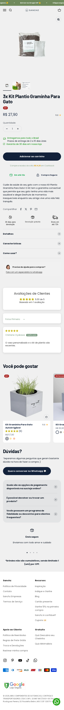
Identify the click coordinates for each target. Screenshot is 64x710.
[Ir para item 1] (7, 86)
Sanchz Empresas (12, 596)
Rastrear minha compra (15, 650)
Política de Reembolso (14, 635)
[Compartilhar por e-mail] (36, 209)
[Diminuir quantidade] (7, 129)
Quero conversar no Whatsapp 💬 (27, 471)
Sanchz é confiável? (45, 615)
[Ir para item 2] (17, 86)
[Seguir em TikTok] (28, 660)
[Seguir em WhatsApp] (35, 660)
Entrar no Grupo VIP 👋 (29, 3)
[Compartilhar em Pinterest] (30, 209)
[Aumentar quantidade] (18, 129)
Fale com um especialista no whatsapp (24, 272)
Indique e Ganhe (43, 591)
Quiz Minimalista (43, 643)
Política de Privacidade (14, 586)
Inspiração (40, 586)
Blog (37, 596)
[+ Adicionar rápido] (46, 417)
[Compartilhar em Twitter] (25, 209)
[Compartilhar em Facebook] (20, 209)
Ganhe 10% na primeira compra (47, 608)
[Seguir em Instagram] (5, 660)
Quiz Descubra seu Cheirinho (44, 637)
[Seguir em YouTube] (20, 660)
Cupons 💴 (40, 620)
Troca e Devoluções (13, 645)
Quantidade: (9, 122)
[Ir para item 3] (26, 86)
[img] (11, 330)
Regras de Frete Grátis (14, 640)
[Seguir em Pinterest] (13, 660)
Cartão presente (43, 601)
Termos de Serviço (12, 601)
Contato (7, 591)
